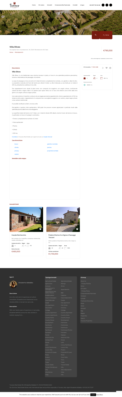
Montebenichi (19, 52)
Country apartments (51, 315)
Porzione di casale (51, 352)
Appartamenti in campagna (50, 288)
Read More (99, 394)
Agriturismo (48, 283)
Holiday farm (49, 340)
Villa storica (48, 372)
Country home (65, 315)
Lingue (82, 5)
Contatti (75, 5)
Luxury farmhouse (66, 345)
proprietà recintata (52, 151)
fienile (47, 335)
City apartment (65, 303)
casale (63, 300)
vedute (17, 154)
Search (83, 318)
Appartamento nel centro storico (50, 292)
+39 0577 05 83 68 (94, 5)
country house (65, 317)
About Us (83, 281)
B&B (62, 293)
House (63, 340)
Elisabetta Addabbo (26, 283)
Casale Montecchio (19, 235)
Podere (63, 350)
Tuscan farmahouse (51, 367)
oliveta (16, 147)
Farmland (48, 332)
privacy (17, 151)
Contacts (83, 296)
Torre (62, 360)
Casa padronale (50, 300)
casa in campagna (50, 298)
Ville (62, 374)
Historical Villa (49, 337)
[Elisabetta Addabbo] (13, 284)
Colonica (63, 307)
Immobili (49, 5)
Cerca (82, 286)
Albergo (63, 283)
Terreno (47, 360)
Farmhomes (64, 325)
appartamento (65, 289)
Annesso (47, 286)
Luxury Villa (64, 347)
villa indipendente (66, 369)
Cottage (47, 310)
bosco (16, 144)
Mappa (83, 313)
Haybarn (63, 335)
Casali (47, 303)
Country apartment (51, 312)
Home (34, 5)
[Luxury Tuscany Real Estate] (15, 4)
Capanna (63, 295)
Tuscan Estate (49, 365)
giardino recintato (52, 144)
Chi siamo (41, 5)
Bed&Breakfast (49, 295)
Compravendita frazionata (62, 5)
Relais (47, 355)
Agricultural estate (50, 281)
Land (62, 342)
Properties (84, 316)
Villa (62, 367)
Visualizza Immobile (26, 227)
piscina (49, 147)
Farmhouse (64, 327)
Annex (63, 286)
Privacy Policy (85, 291)
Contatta (14, 137)
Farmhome (64, 322)
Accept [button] (93, 394)
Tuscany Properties (86, 321)
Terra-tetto (64, 357)
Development (65, 320)
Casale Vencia (48, 137)
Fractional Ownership (87, 301)
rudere (47, 357)
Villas (62, 372)
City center (64, 305)
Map (82, 311)
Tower (47, 362)
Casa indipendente (66, 298)
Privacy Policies (86, 283)
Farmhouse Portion (66, 330)
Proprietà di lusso (66, 352)
